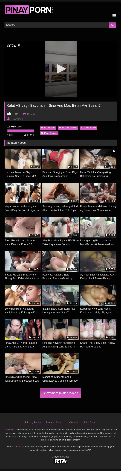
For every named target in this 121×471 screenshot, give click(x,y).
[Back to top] (111, 462)
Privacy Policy (33, 422)
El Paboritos (49, 128)
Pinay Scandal (51, 133)
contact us (19, 446)
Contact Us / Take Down (82, 422)
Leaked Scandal (69, 128)
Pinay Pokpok (90, 128)
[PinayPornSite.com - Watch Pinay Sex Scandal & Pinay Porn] (60, 10)
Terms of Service (55, 422)
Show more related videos (60, 393)
